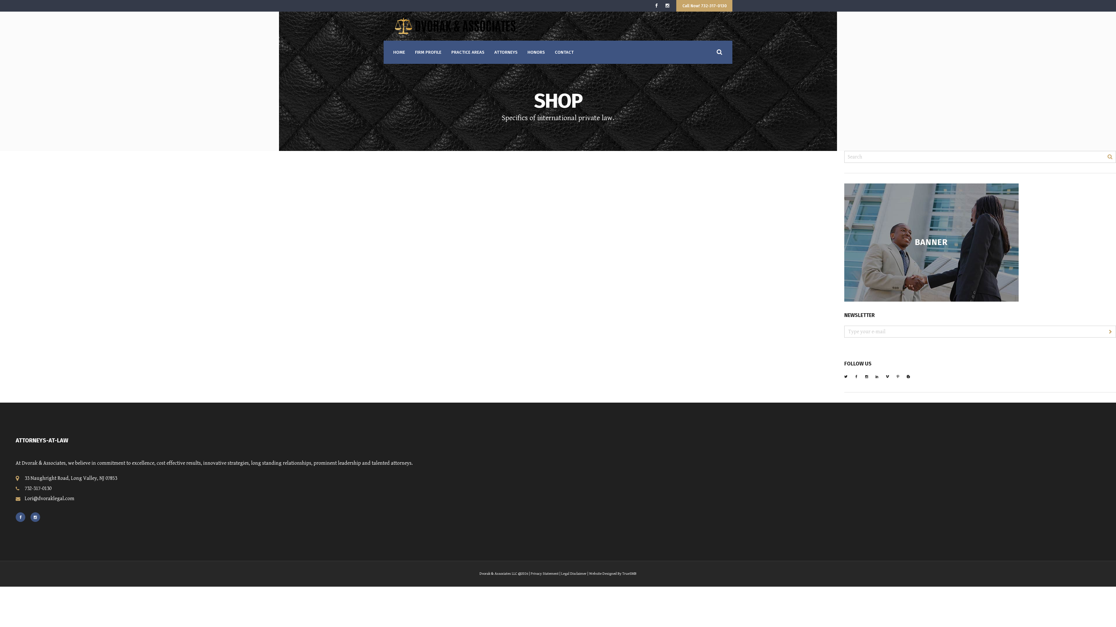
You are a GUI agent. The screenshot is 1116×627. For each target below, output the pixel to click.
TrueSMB (629, 574)
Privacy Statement (545, 574)
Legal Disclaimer (573, 574)
